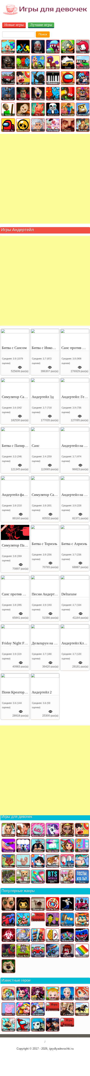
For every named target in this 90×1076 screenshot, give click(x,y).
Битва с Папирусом (17, 446)
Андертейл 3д (43, 397)
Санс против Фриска (18, 594)
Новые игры (14, 25)
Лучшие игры (41, 25)
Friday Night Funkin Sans (21, 643)
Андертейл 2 (42, 692)
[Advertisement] (45, 179)
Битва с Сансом (14, 348)
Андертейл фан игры (18, 495)
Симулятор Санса (46, 495)
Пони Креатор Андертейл (22, 692)
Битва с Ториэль (44, 544)
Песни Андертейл (46, 594)
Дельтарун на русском (49, 643)
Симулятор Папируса (19, 545)
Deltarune (69, 594)
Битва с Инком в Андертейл (54, 348)
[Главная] (45, 14)
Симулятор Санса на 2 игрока (25, 397)
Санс (36, 446)
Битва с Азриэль (74, 544)
